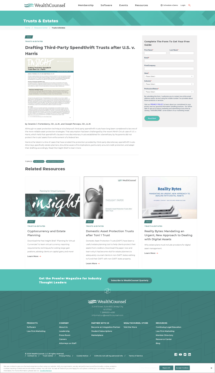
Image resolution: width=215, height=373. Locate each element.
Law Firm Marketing (36, 331)
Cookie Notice (82, 356)
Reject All (166, 368)
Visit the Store (130, 327)
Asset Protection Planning (54, 161)
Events (123, 5)
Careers (63, 339)
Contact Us (32, 356)
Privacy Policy (65, 356)
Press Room (64, 335)
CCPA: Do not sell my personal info (108, 356)
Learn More (33, 256)
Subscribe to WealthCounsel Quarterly (129, 280)
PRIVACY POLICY (156, 104)
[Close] (211, 368)
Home (27, 28)
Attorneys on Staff (67, 343)
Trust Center (48, 356)
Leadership (64, 331)
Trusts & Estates (39, 161)
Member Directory (164, 335)
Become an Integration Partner (105, 327)
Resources (141, 5)
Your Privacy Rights (149, 368)
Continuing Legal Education (168, 327)
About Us (63, 327)
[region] (107, 368)
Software (106, 5)
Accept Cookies (182, 368)
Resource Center (41, 28)
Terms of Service (136, 356)
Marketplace (97, 335)
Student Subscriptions (101, 331)
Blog (158, 343)
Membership (86, 5)
